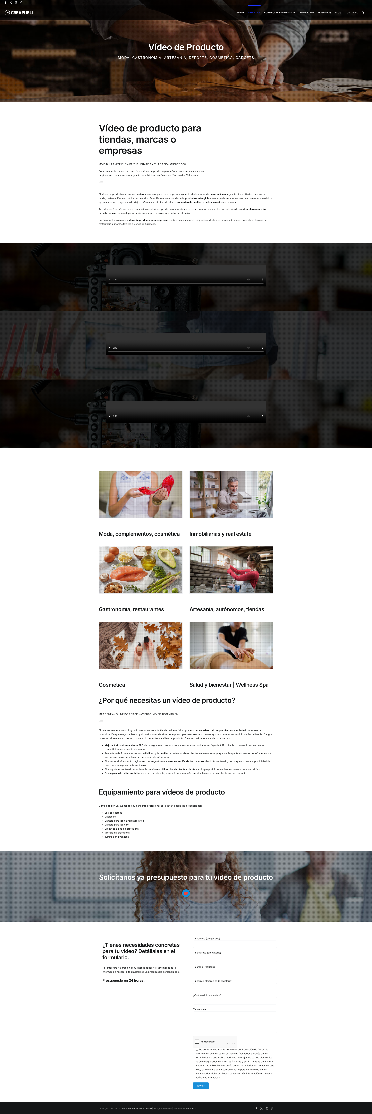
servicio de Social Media (248, 734)
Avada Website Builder (132, 1108)
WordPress (190, 1108)
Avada (149, 1108)
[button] (363, 12)
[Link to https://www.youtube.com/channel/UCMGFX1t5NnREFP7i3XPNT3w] (186, 893)
